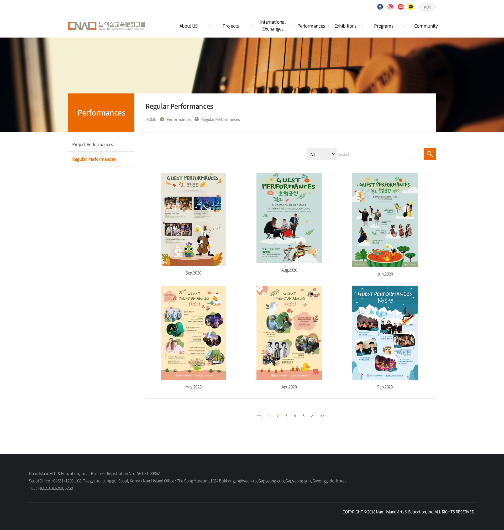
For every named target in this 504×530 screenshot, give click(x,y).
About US (189, 25)
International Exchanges (273, 25)
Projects (231, 25)
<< (259, 415)
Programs (383, 25)
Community (426, 25)
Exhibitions (345, 25)
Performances (311, 25)
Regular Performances (94, 159)
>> (322, 415)
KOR (427, 6)
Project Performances (92, 144)
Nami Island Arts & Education (107, 26)
